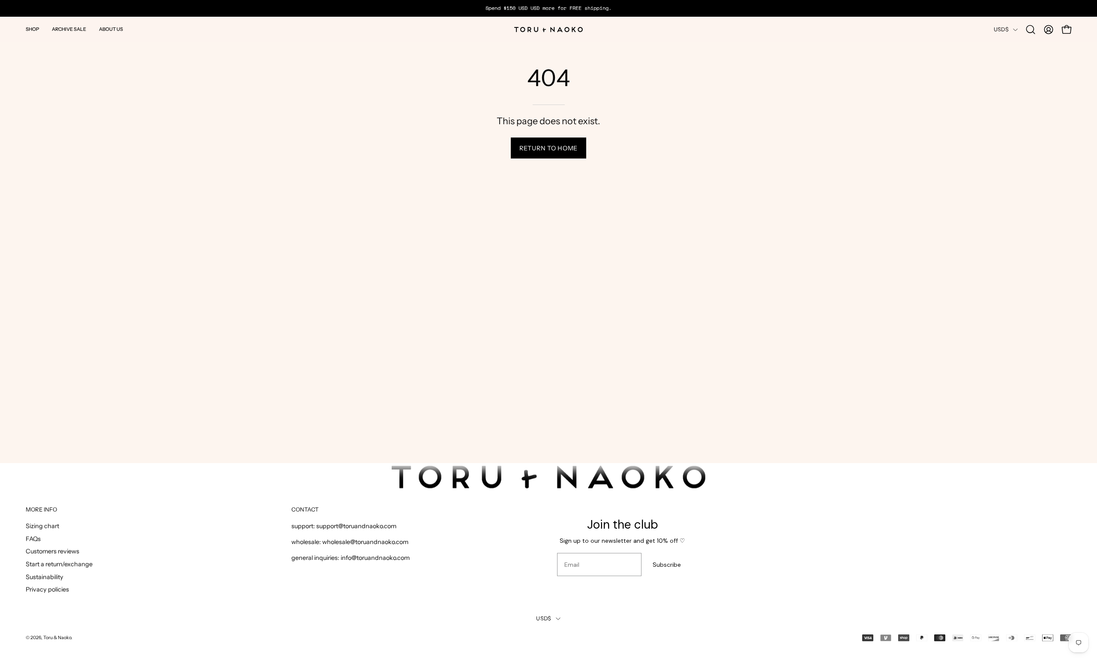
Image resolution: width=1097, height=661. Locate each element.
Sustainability (44, 577)
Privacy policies (47, 590)
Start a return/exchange (59, 564)
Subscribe (667, 564)
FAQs (33, 539)
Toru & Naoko (57, 637)
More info (41, 509)
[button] (32, 29)
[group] (548, 8)
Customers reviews (52, 551)
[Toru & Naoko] (548, 29)
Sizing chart (42, 526)
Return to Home (548, 148)
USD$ (1001, 29)
